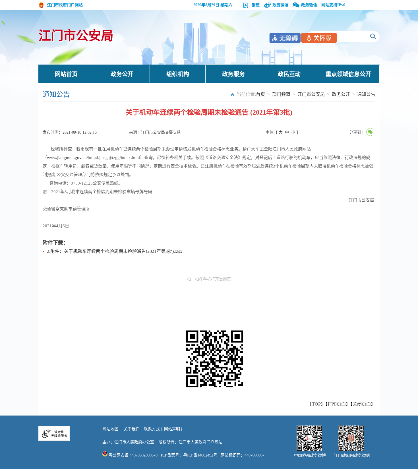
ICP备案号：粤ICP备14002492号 (189, 455)
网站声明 (172, 429)
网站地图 (110, 429)
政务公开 (122, 74)
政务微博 (280, 5)
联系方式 (152, 429)
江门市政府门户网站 (65, 5)
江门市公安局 (75, 36)
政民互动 (289, 74)
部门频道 (281, 94)
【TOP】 (316, 404)
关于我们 (132, 429)
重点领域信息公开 (348, 74)
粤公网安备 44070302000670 (132, 455)
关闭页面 (362, 404)
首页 (260, 94)
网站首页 (66, 74)
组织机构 (177, 74)
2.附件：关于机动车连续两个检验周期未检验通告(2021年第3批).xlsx (114, 251)
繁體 (256, 5)
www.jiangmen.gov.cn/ (67, 157)
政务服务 (233, 74)
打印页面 (337, 404)
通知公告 (366, 94)
